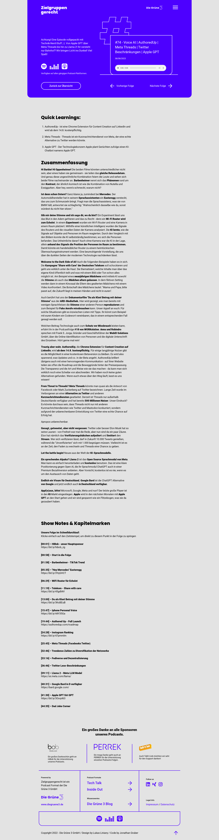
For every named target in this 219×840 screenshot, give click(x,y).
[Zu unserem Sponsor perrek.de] (109, 747)
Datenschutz (168, 804)
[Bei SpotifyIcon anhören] (44, 66)
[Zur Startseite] (54, 10)
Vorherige (125, 85)
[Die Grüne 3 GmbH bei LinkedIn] (148, 784)
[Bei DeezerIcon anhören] (54, 66)
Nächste (158, 85)
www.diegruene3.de (52, 804)
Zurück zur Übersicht (61, 85)
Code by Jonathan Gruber (124, 832)
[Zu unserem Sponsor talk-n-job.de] (155, 747)
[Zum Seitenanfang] (176, 833)
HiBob (50, 759)
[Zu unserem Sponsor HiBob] (64, 748)
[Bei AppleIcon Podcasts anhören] (64, 66)
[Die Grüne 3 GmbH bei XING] (154, 784)
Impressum (152, 804)
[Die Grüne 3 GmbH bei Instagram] (161, 784)
